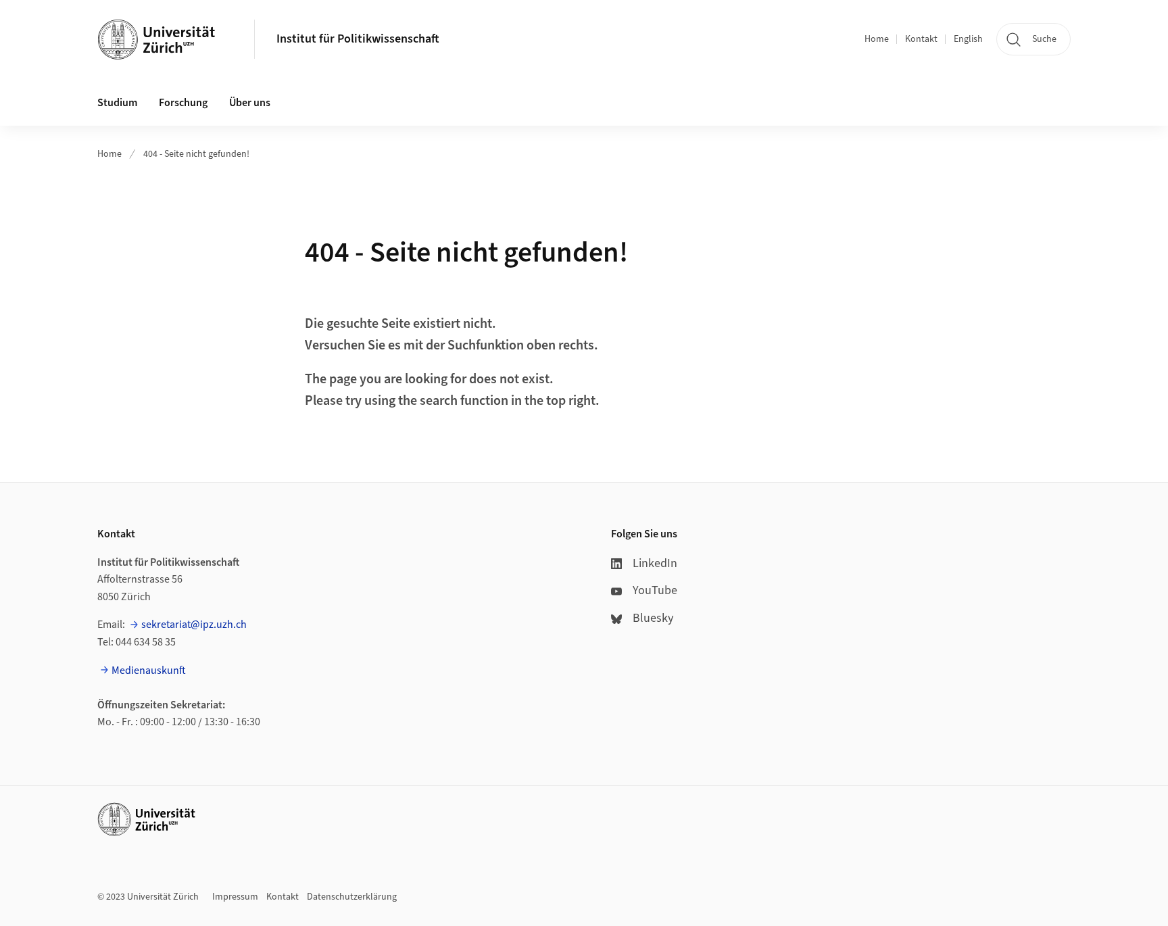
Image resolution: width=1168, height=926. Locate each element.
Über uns (249, 102)
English (968, 39)
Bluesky (653, 618)
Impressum (235, 897)
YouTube (655, 590)
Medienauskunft (149, 670)
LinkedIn (655, 563)
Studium (117, 102)
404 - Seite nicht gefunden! (196, 154)
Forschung (183, 102)
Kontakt (921, 39)
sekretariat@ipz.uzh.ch (194, 624)
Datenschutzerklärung (352, 897)
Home (877, 39)
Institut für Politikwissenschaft (357, 38)
